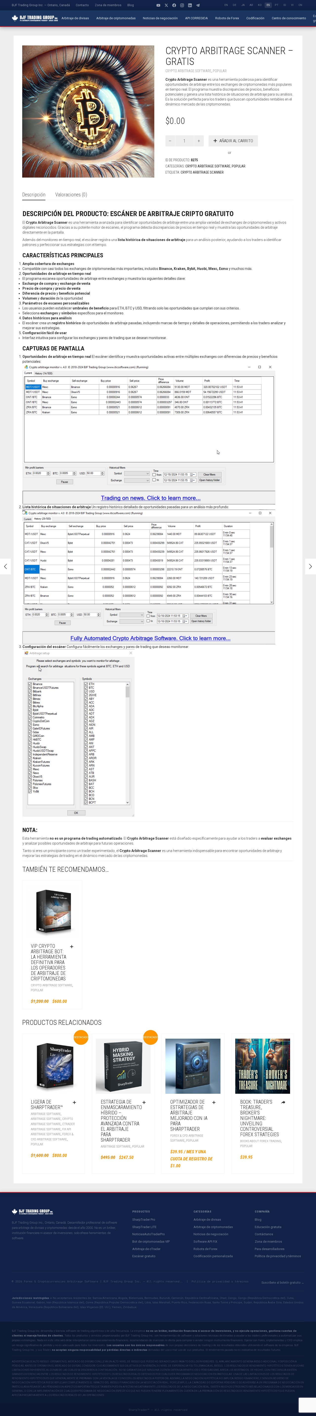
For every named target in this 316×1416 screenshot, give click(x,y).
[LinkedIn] (190, 5)
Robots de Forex (227, 18)
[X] (166, 5)
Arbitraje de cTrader (146, 1249)
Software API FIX (205, 1241)
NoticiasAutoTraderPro (148, 1234)
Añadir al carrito (236, 140)
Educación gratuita (268, 1227)
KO (260, 5)
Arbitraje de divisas (75, 18)
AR (251, 5)
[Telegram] (198, 5)
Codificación (255, 18)
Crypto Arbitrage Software (188, 71)
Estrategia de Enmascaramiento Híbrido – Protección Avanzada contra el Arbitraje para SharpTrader (121, 1121)
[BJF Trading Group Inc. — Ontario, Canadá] (35, 18)
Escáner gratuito (144, 1256)
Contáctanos (264, 1234)
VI (292, 5)
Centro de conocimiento (289, 18)
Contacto (82, 5)
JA (243, 5)
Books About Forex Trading (260, 1141)
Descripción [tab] (33, 195)
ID (284, 5)
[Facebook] (174, 5)
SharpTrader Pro (143, 1219)
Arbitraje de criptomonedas (116, 18)
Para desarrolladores (269, 1249)
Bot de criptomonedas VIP (151, 1241)
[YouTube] (158, 5)
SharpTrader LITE (144, 1227)
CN (300, 5)
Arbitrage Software (46, 1114)
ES (268, 5)
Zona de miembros (108, 5)
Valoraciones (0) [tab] (71, 195)
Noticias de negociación (160, 18)
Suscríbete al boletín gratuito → (282, 1282)
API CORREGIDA (196, 18)
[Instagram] (182, 5)
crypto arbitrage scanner (202, 172)
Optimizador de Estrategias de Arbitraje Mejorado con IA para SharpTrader (188, 1115)
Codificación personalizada (213, 1256)
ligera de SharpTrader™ (47, 1104)
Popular (220, 71)
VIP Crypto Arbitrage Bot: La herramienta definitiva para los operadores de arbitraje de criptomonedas (48, 962)
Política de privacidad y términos (278, 1256)
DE (234, 5)
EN (226, 5)
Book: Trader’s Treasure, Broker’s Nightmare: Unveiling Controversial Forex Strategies (259, 1118)
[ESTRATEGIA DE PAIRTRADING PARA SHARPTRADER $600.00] (310, 566)
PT (276, 5)
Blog (130, 5)
